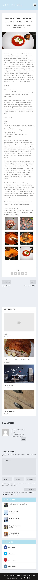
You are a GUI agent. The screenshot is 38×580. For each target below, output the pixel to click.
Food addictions (14, 533)
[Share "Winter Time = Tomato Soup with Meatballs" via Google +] (19, 273)
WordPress (32, 575)
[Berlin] (19, 322)
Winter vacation (14, 511)
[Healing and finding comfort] (6, 505)
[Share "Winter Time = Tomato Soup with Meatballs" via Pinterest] (22, 273)
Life (10, 506)
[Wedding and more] (6, 519)
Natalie (15, 25)
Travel (12, 513)
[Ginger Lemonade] (6, 527)
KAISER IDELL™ (8, 386)
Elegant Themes (15, 575)
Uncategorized (17, 27)
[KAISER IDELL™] (19, 374)
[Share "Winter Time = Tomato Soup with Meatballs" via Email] (26, 273)
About (9, 578)
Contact (14, 578)
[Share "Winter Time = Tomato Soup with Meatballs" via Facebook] (12, 273)
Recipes (29, 25)
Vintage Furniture (9, 411)
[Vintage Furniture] (19, 399)
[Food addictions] (6, 534)
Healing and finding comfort (18, 504)
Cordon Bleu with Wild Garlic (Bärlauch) (17, 360)
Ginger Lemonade (14, 526)
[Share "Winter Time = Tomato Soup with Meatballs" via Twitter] (15, 273)
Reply (23, 439)
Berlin (6, 334)
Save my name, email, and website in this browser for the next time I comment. (18, 484)
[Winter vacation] (6, 512)
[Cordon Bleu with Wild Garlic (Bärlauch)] (19, 348)
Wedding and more (15, 518)
